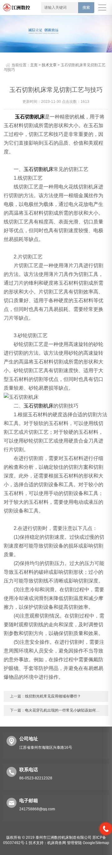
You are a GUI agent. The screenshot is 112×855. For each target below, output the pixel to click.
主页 (34, 65)
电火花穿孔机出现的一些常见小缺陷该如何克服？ (66, 710)
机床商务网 (56, 843)
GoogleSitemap (96, 843)
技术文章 (49, 65)
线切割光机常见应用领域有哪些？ (53, 696)
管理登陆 (74, 843)
